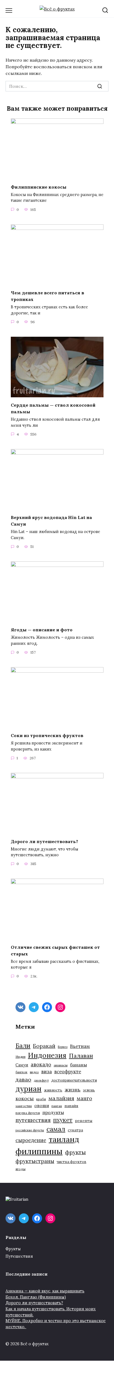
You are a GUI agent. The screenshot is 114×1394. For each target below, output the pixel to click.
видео (34, 1072)
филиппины (39, 1151)
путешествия (33, 1119)
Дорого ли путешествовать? (44, 841)
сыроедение (30, 1140)
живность (53, 1090)
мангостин (23, 1106)
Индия (20, 1057)
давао (23, 1079)
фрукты (75, 1152)
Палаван (81, 1055)
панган (56, 1106)
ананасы (61, 1065)
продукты (53, 1112)
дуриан (28, 1088)
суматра (75, 1130)
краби (41, 1099)
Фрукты (13, 1248)
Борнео (63, 1047)
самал (55, 1129)
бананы (78, 1064)
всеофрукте (67, 1072)
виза (46, 1072)
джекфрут (41, 1080)
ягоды (20, 1169)
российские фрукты (29, 1130)
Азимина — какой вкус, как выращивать (45, 1291)
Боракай (44, 1046)
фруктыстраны (34, 1161)
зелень (89, 1090)
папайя (71, 1105)
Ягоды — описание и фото (41, 629)
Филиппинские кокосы (38, 186)
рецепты (83, 1120)
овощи (41, 1105)
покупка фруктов (27, 1113)
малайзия (61, 1098)
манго (84, 1098)
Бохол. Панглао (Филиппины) (36, 1297)
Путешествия (19, 1256)
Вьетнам (80, 1046)
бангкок (21, 1072)
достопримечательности (74, 1080)
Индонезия (47, 1055)
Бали (22, 1046)
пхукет (62, 1120)
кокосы (24, 1098)
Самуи (21, 1064)
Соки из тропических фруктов (47, 735)
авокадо (41, 1064)
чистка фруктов (71, 1161)
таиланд (64, 1139)
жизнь (73, 1089)
